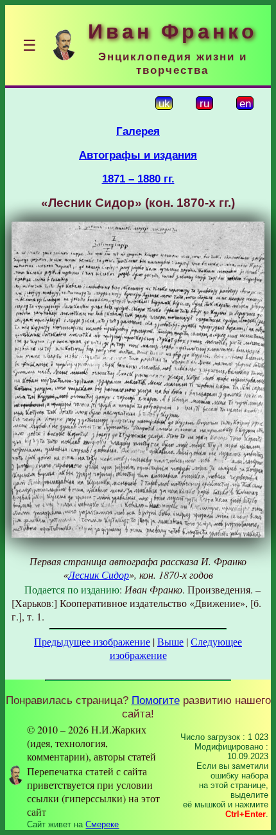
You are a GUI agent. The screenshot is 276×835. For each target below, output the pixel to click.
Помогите (156, 700)
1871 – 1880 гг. (138, 178)
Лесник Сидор (98, 574)
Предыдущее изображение (92, 641)
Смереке (102, 824)
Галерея (138, 131)
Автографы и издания (138, 154)
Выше (170, 641)
